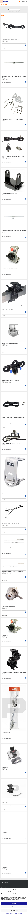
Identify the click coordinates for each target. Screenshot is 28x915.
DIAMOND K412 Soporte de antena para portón (13, 800)
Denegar (14, 906)
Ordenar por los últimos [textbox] (14, 11)
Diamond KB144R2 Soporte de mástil (10, 523)
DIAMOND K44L (5, 635)
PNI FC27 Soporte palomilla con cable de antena (13, 156)
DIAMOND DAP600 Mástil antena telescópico (12, 571)
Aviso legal (20, 913)
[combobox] (14, 11)
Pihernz (6, 1)
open (19, 1)
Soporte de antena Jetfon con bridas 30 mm (12, 119)
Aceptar (14, 903)
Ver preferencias (14, 910)
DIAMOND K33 (4, 832)
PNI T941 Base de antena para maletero (11, 443)
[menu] (1, 1)
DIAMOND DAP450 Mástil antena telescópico (12, 547)
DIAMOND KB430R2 (6, 732)
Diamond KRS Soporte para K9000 (9, 193)
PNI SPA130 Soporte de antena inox (10, 343)
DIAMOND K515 (5, 867)
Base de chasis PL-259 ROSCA (8, 606)
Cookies (7, 913)
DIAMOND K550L (5, 767)
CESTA (26, 1)
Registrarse (23, 1)
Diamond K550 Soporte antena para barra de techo (14, 672)
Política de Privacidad (13, 913)
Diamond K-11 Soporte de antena (9, 268)
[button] (26, 890)
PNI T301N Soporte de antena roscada (11, 39)
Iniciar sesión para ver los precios (6, 82)
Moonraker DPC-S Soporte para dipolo (11, 380)
